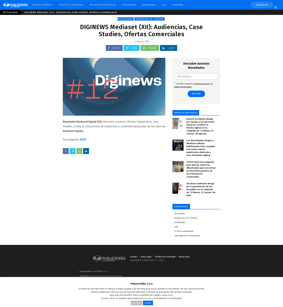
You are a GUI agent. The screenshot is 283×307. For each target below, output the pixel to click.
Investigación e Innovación (187, 235)
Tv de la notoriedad (183, 231)
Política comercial (72, 5)
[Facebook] (66, 151)
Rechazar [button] (136, 303)
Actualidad (129, 5)
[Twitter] (72, 151)
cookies (133, 257)
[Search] (275, 7)
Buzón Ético (184, 257)
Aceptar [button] (148, 303)
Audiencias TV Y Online (149, 19)
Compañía (178, 5)
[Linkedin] (86, 151)
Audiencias (149, 5)
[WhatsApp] (79, 151)
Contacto (262, 5)
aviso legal (146, 257)
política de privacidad (165, 257)
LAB (163, 5)
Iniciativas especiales (102, 5)
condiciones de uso (201, 84)
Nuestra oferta (41, 5)
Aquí (170, 295)
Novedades (179, 222)
